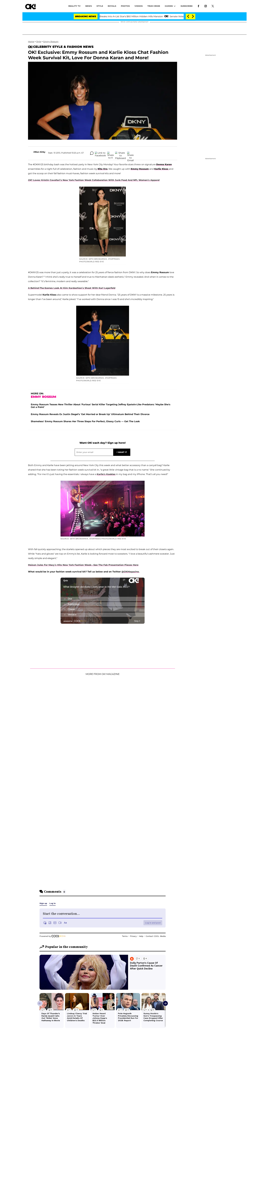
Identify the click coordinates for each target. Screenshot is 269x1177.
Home (31, 41)
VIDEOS (138, 6)
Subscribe (187, 6)
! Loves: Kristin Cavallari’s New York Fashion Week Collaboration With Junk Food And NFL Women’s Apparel (94, 180)
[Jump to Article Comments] (91, 153)
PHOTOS (125, 6)
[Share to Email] (130, 153)
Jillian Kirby (39, 152)
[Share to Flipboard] (120, 153)
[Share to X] (110, 153)
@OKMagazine (130, 571)
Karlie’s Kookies (106, 474)
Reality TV (74, 6)
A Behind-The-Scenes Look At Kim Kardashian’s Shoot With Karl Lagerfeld (71, 288)
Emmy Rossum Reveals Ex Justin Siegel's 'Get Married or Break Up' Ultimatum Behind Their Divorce (90, 414)
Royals (112, 6)
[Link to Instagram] (205, 6)
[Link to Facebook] (198, 6)
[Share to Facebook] (100, 153)
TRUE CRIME (153, 6)
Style (100, 6)
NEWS (88, 6)
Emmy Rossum (50, 41)
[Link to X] (212, 6)
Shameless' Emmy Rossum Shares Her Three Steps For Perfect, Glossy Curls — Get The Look (85, 421)
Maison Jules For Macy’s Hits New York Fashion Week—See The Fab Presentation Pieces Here (83, 565)
